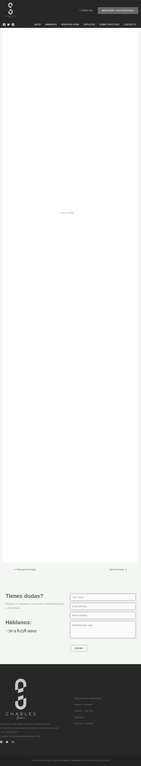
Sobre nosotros (109, 24)
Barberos (51, 24)
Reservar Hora (70, 24)
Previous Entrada (25, 569)
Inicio (37, 24)
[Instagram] (13, 24)
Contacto (130, 24)
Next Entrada (118, 569)
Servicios (89, 24)
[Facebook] (4, 24)
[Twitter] (8, 24)
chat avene (67, 213)
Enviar (79, 648)
